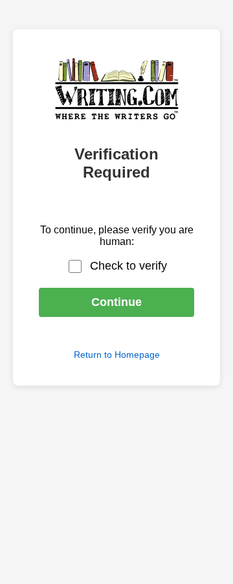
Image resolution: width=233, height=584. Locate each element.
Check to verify (128, 265)
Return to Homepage (117, 354)
